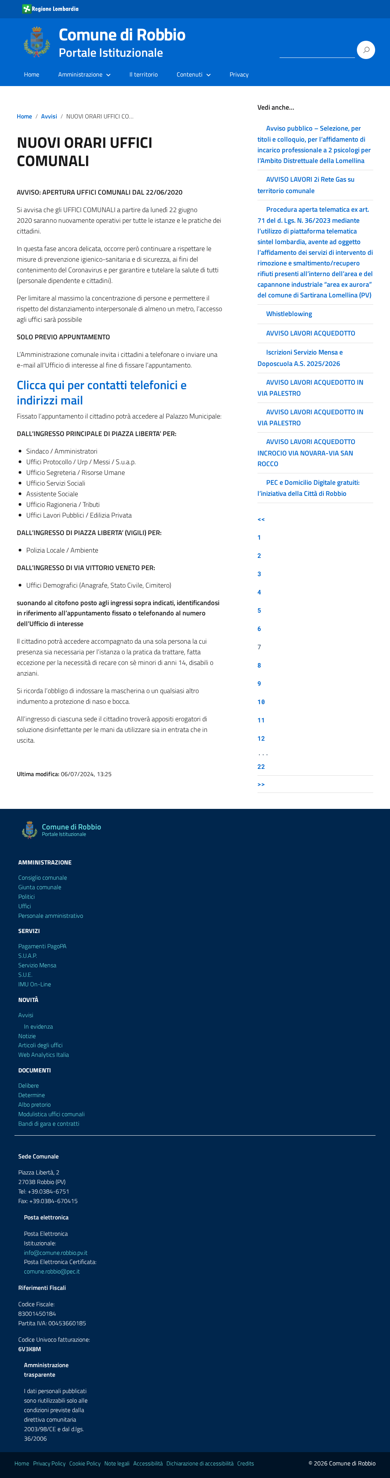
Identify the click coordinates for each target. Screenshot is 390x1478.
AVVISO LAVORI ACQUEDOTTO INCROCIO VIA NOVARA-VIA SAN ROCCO (306, 452)
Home (31, 74)
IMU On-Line (34, 984)
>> (261, 784)
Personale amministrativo (50, 915)
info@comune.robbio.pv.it (56, 1252)
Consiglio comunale (42, 877)
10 (261, 702)
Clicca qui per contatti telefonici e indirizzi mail (102, 392)
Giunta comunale (39, 887)
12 (261, 738)
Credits (245, 1463)
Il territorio (143, 74)
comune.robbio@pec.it (52, 1271)
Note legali (116, 1463)
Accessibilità (148, 1463)
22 (261, 766)
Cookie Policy (85, 1463)
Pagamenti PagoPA (42, 946)
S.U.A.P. (27, 955)
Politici (26, 896)
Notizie (27, 1035)
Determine (31, 1094)
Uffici (24, 906)
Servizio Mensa (37, 965)
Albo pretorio (34, 1104)
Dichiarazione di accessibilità (199, 1463)
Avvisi (49, 116)
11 (261, 720)
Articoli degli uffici (40, 1045)
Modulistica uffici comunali (51, 1113)
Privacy (239, 74)
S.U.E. (25, 974)
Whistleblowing (289, 313)
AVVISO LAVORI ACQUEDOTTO (310, 333)
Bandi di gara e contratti (48, 1123)
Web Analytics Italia (43, 1054)
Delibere (28, 1085)
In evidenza (38, 1026)
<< (261, 519)
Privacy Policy (49, 1463)
